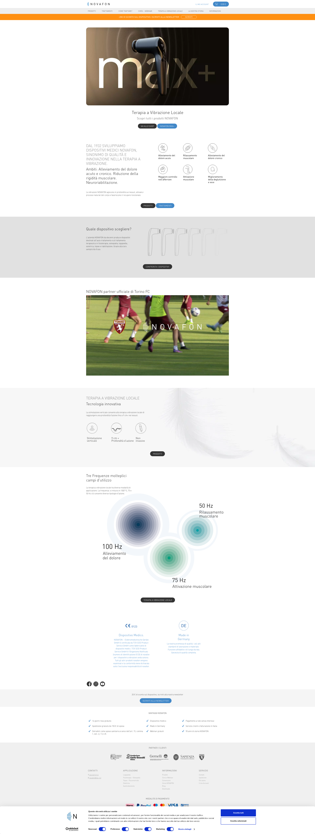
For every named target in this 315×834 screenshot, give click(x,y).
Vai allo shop (147, 126)
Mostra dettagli (184, 829)
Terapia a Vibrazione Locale (157, 600)
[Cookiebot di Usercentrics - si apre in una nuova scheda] (72, 829)
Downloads (166, 789)
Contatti (201, 775)
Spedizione (202, 777)
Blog (163, 786)
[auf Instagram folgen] (95, 683)
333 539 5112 (94, 775)
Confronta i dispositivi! (157, 266)
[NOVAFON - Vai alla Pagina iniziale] (98, 4)
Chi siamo (202, 780)
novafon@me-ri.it (95, 778)
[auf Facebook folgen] (89, 683)
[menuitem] (202, 4)
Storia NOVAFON (168, 783)
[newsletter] (157, 17)
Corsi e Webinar (167, 777)
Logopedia (126, 775)
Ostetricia (126, 783)
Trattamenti (165, 205)
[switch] (125, 829)
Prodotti (148, 205)
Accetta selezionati (238, 821)
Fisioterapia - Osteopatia (131, 777)
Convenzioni (166, 780)
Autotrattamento (129, 786)
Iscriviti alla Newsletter (156, 700)
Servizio (203, 770)
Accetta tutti (238, 813)
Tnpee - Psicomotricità (131, 780)
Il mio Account (204, 783)
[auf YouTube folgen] (102, 683)
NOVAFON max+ (167, 126)
